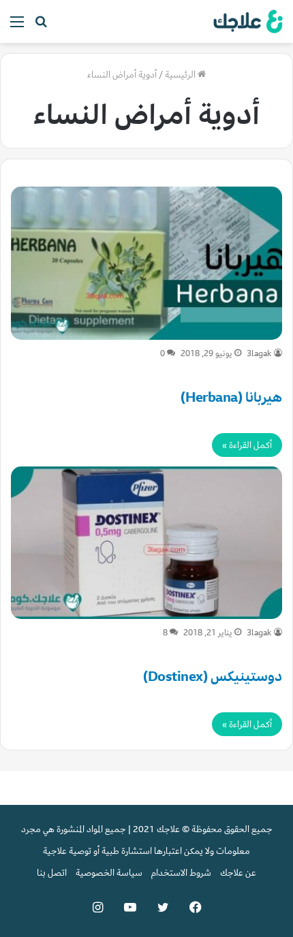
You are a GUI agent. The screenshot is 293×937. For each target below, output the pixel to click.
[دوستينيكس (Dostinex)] (146, 543)
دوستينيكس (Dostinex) (213, 676)
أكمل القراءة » (247, 445)
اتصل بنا (52, 872)
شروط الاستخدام (181, 872)
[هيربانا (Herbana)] (146, 263)
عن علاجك (238, 872)
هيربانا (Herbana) (231, 397)
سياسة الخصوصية (109, 872)
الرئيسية (181, 74)
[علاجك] (246, 21)
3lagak (259, 353)
